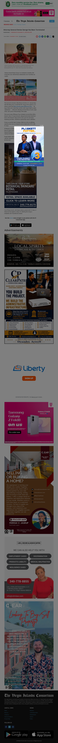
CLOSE (41, 125)
